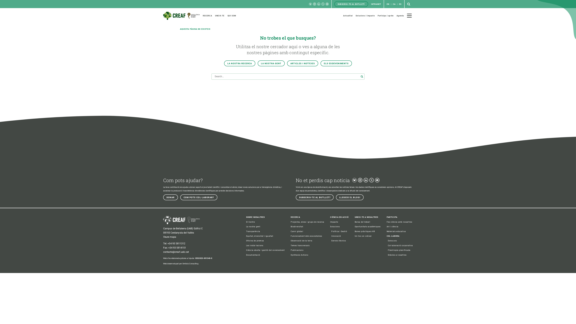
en (388, 4)
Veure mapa (169, 237)
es (400, 4)
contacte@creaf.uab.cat (176, 251)
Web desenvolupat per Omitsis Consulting (180, 264)
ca (394, 4)
